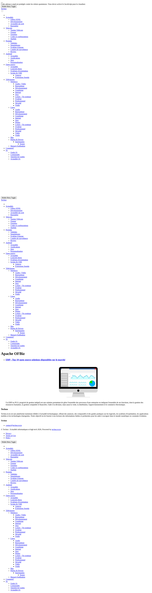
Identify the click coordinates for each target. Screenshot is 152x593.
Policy (8, 438)
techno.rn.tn (56, 429)
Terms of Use (11, 436)
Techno (4, 9)
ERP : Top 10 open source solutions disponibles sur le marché (35, 359)
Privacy (8, 433)
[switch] (2, 11)
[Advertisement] (76, 178)
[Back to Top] (2, 2)
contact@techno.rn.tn (14, 425)
